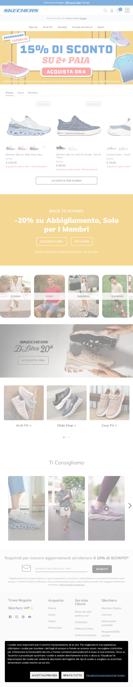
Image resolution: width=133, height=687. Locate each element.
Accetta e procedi (44, 675)
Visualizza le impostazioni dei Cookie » (105, 675)
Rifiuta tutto (72, 675)
